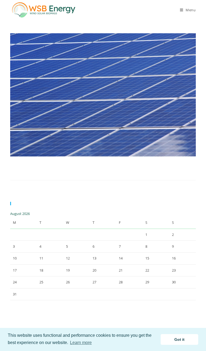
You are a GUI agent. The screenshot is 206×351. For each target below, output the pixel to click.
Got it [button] (179, 339)
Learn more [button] (81, 342)
